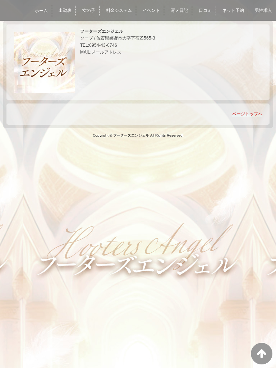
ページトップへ (247, 113)
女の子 (88, 10)
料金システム (119, 10)
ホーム (41, 10)
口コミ (205, 10)
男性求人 (263, 10)
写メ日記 (179, 10)
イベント (151, 10)
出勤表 (65, 10)
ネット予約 (233, 10)
